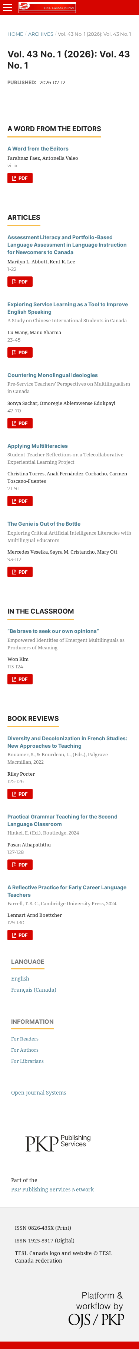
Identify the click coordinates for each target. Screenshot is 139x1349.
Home (15, 34)
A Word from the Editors (38, 148)
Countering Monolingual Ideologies (68, 383)
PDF (22, 178)
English (20, 978)
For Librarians (27, 1061)
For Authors (25, 1049)
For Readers (25, 1038)
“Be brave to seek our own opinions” (66, 639)
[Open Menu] (7, 7)
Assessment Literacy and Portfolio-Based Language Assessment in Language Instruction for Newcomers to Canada (67, 244)
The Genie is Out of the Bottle (69, 531)
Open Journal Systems (38, 1092)
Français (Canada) (33, 989)
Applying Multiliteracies (65, 454)
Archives (40, 34)
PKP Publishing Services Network (52, 1189)
